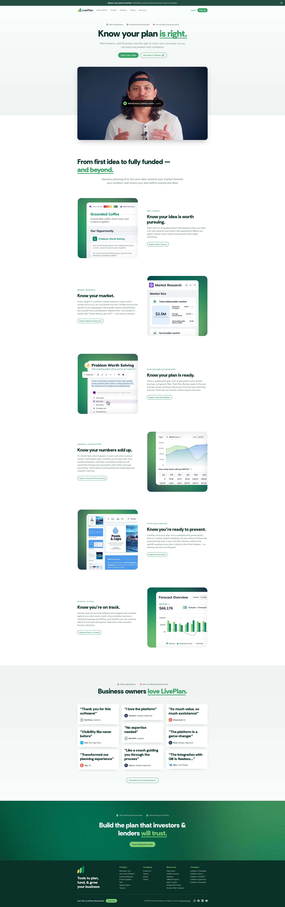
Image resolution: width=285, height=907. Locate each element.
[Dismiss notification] (281, 3)
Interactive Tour (125, 871)
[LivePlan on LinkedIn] (202, 901)
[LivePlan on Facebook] (198, 901)
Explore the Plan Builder (159, 397)
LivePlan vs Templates (198, 871)
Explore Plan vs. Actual (89, 632)
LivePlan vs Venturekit (198, 882)
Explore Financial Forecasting (92, 478)
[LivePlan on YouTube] (206, 901)
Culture (145, 879)
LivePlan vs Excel (196, 874)
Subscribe (111, 901)
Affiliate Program (173, 879)
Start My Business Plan (142, 844)
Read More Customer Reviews (142, 780)
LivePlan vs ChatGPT (197, 877)
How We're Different (126, 874)
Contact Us (147, 871)
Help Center (171, 871)
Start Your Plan (128, 55)
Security (122, 888)
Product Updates (125, 879)
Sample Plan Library (174, 885)
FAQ (120, 882)
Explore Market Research (90, 321)
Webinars (170, 877)
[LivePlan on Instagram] (194, 901)
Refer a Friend (172, 882)
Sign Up (202, 10)
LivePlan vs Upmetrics (198, 879)
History (145, 877)
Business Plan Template (175, 888)
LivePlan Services (173, 874)
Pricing (132, 10)
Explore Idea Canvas (158, 244)
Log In (193, 10)
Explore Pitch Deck (157, 554)
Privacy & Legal (184, 901)
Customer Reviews (126, 877)
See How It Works (152, 55)
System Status (124, 885)
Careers (146, 874)
